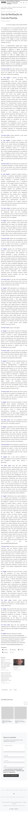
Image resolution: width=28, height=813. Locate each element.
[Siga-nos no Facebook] (12, 809)
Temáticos (10, 7)
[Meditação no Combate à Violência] (7, 665)
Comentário (8, 745)
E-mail (6, 760)
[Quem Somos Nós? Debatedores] (18, 662)
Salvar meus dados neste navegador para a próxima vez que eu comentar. (13, 771)
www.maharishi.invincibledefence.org (10, 641)
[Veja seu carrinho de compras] (23, 2)
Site (5, 765)
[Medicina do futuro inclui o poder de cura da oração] (7, 678)
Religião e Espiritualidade (17, 7)
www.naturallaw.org (15, 621)
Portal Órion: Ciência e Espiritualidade (13, 802)
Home (2, 7)
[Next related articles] (25, 703)
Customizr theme (22, 805)
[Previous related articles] (22, 703)
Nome (6, 755)
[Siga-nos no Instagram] (14, 809)
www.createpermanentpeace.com (9, 543)
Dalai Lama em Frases (20, 721)
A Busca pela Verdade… (7, 721)
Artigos (5, 7)
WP (10, 805)
